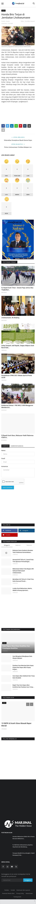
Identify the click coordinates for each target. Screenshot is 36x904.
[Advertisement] (18, 509)
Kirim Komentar (7, 487)
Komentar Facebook (17, 446)
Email (3, 458)
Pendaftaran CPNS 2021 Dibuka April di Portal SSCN (16, 376)
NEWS (3, 10)
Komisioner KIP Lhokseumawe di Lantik (17, 723)
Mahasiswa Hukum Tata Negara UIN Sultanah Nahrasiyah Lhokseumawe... (23, 570)
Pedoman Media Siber (8, 893)
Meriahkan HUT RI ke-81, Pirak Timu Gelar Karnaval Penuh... (23, 580)
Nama (3, 450)
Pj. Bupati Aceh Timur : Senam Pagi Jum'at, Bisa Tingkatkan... (17, 289)
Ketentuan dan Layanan (23, 890)
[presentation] (27, 704)
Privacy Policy (20, 893)
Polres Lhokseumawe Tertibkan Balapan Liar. (18, 147)
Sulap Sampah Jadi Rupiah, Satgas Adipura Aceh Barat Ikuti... (17, 346)
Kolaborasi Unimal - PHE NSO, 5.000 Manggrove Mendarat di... (17, 406)
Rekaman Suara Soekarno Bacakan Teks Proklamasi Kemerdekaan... (23, 551)
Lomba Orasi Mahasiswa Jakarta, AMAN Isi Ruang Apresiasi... (22, 589)
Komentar (5, 446)
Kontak (13, 890)
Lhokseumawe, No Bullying (10, 318)
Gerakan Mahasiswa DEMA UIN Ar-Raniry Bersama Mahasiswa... (24, 837)
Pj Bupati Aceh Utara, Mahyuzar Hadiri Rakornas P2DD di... (17, 436)
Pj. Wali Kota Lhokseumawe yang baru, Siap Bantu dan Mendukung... (23, 846)
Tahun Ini (29, 545)
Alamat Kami (29, 893)
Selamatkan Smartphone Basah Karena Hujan (18, 140)
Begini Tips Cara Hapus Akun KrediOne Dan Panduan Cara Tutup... (23, 686)
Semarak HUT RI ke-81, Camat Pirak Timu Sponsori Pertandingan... (23, 560)
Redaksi (7, 890)
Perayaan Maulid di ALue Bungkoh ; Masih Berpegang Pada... (24, 854)
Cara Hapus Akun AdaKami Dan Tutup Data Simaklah (24, 677)
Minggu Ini (7, 545)
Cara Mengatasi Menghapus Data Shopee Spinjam (22, 657)
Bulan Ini (18, 545)
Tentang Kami (17, 897)
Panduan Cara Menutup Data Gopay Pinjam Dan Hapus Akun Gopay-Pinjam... (23, 667)
